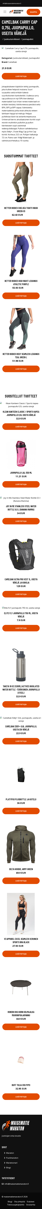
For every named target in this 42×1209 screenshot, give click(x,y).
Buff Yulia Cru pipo (21, 1085)
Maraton (10, 1153)
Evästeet (30, 1201)
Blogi (8, 1167)
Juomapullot (28, 39)
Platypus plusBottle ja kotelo (21, 799)
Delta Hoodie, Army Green (21, 869)
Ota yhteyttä (19, 1201)
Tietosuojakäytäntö (15, 1204)
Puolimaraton (12, 1158)
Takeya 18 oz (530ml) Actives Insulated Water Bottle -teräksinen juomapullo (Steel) (21, 689)
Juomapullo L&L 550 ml (21, 472)
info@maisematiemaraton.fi (12, 3)
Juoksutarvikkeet (12, 39)
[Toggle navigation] (5, 12)
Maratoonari (11, 1162)
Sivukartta (30, 1204)
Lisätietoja (21, 76)
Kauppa (33, 12)
